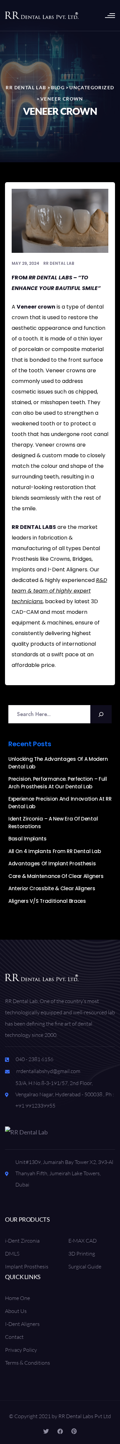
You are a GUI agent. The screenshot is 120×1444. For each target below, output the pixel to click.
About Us (16, 1311)
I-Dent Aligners (22, 1324)
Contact (14, 1337)
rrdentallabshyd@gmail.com (48, 1071)
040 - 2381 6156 (34, 1059)
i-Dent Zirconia (22, 1240)
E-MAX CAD (82, 1240)
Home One (17, 1298)
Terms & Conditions (27, 1362)
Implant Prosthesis (26, 1266)
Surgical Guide (84, 1266)
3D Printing (81, 1253)
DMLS (12, 1253)
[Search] (101, 714)
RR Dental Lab (58, 263)
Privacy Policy (21, 1349)
